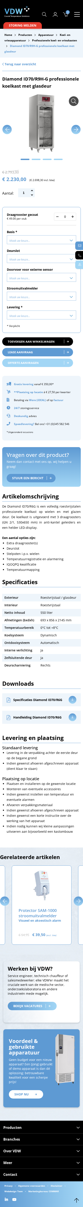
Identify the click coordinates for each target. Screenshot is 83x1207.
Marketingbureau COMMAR (43, 1191)
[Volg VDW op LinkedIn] (7, 1200)
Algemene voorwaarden (31, 1185)
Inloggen (55, 14)
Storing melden (22, 25)
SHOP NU (21, 1094)
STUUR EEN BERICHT (27, 478)
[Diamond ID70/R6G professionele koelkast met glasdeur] (74, 101)
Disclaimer (56, 1185)
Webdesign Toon (13, 1191)
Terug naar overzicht (20, 64)
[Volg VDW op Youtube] (15, 1200)
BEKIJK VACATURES (27, 1006)
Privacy (8, 1185)
